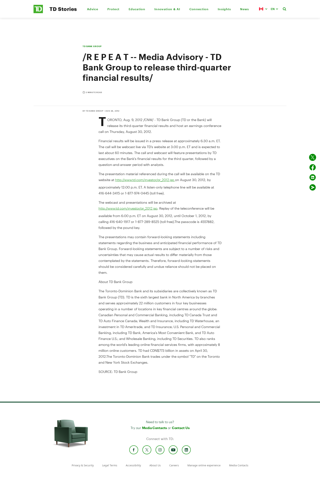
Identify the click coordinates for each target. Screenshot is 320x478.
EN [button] (273, 9)
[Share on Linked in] (313, 177)
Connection (199, 9)
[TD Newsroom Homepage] (38, 12)
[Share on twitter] (313, 157)
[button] (263, 9)
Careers (174, 465)
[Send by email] (313, 187)
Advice (92, 9)
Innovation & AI (167, 9)
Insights (224, 9)
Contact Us (180, 428)
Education (137, 9)
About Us (155, 465)
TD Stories (63, 9)
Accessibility (133, 465)
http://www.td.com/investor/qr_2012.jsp (145, 180)
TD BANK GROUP (92, 46)
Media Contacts (154, 428)
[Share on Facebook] (313, 167)
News (244, 9)
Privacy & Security (83, 465)
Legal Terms (109, 465)
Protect (113, 9)
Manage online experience (204, 465)
